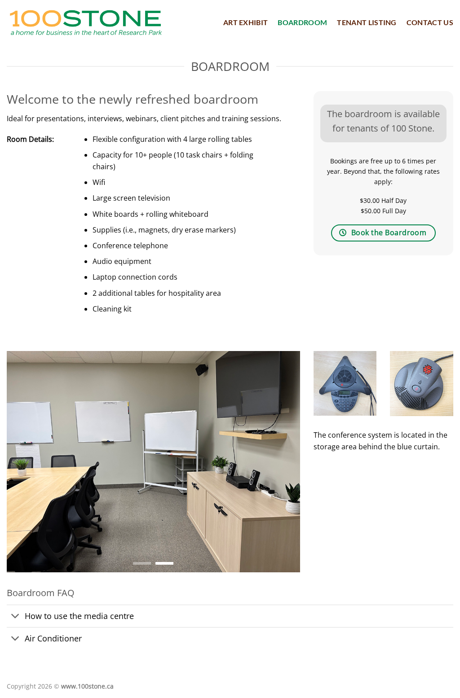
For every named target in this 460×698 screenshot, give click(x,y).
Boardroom (302, 22)
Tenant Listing (366, 22)
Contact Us (430, 22)
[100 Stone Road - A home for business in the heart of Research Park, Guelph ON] (85, 23)
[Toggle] (15, 617)
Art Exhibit (245, 22)
